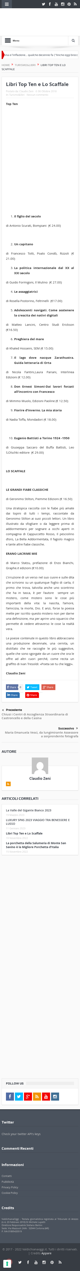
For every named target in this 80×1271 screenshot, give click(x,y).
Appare (46, 1253)
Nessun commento (37, 94)
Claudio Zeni (26, 91)
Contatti (7, 1176)
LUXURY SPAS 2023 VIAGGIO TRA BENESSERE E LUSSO (38, 822)
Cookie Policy (10, 1193)
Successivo (66, 728)
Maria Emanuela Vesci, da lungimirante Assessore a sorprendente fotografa (41, 734)
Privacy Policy (10, 1187)
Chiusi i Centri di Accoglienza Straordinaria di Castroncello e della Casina (35, 716)
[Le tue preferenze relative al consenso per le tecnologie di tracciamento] (7, 1264)
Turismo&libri (17, 94)
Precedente (14, 710)
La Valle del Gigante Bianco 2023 (28, 810)
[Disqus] (40, 912)
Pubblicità (8, 1182)
